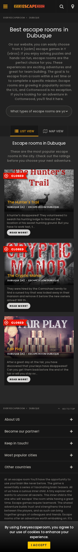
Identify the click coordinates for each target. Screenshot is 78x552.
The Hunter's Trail (23, 202)
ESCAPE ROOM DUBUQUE (43, 207)
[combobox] (72, 6)
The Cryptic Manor (24, 275)
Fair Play (15, 349)
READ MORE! (19, 232)
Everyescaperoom (14, 17)
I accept (39, 545)
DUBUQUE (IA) (16, 207)
